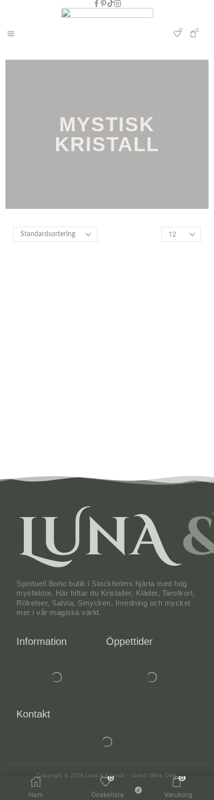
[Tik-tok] (110, 4)
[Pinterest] (103, 4)
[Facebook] (96, 4)
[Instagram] (117, 4)
